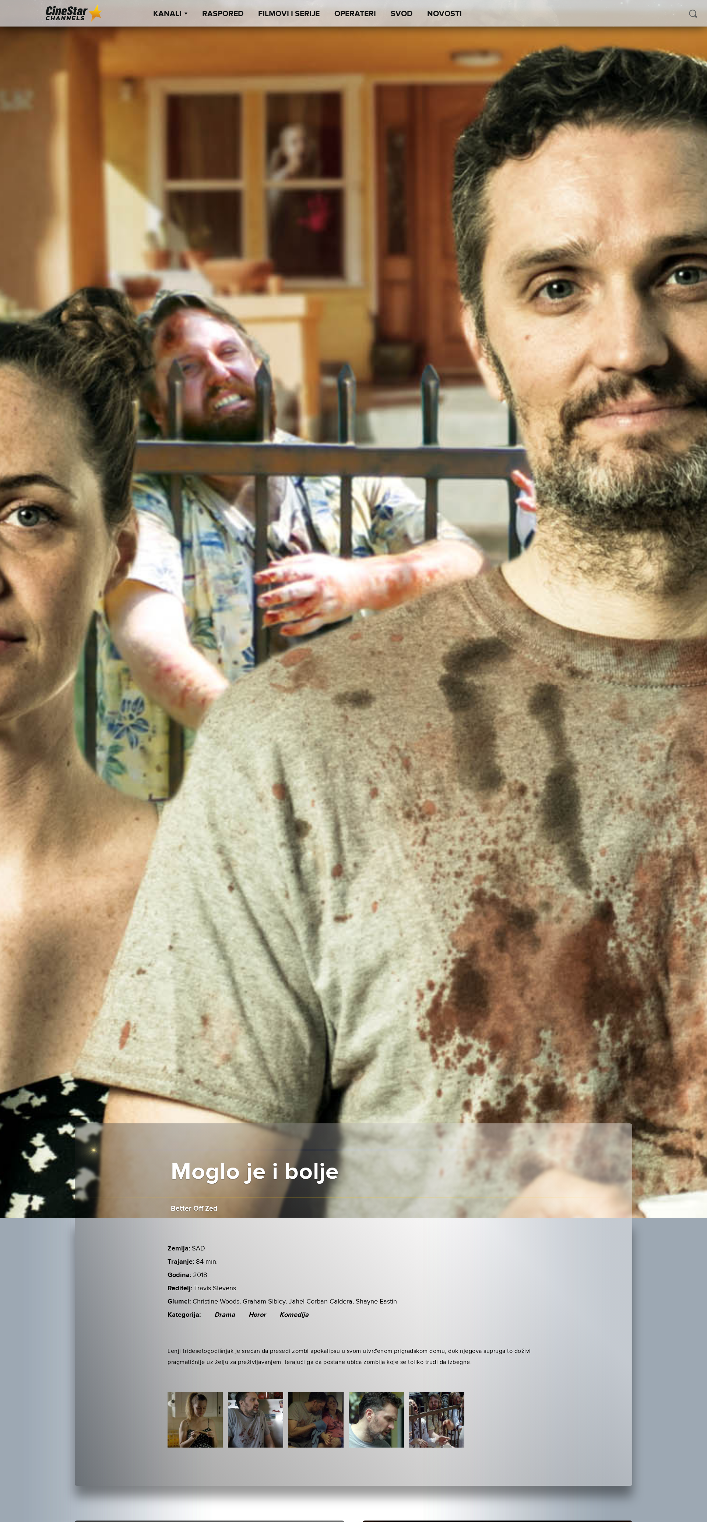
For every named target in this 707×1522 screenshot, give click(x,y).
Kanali (167, 14)
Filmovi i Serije (289, 14)
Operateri (355, 14)
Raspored (222, 14)
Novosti (444, 14)
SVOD (401, 14)
